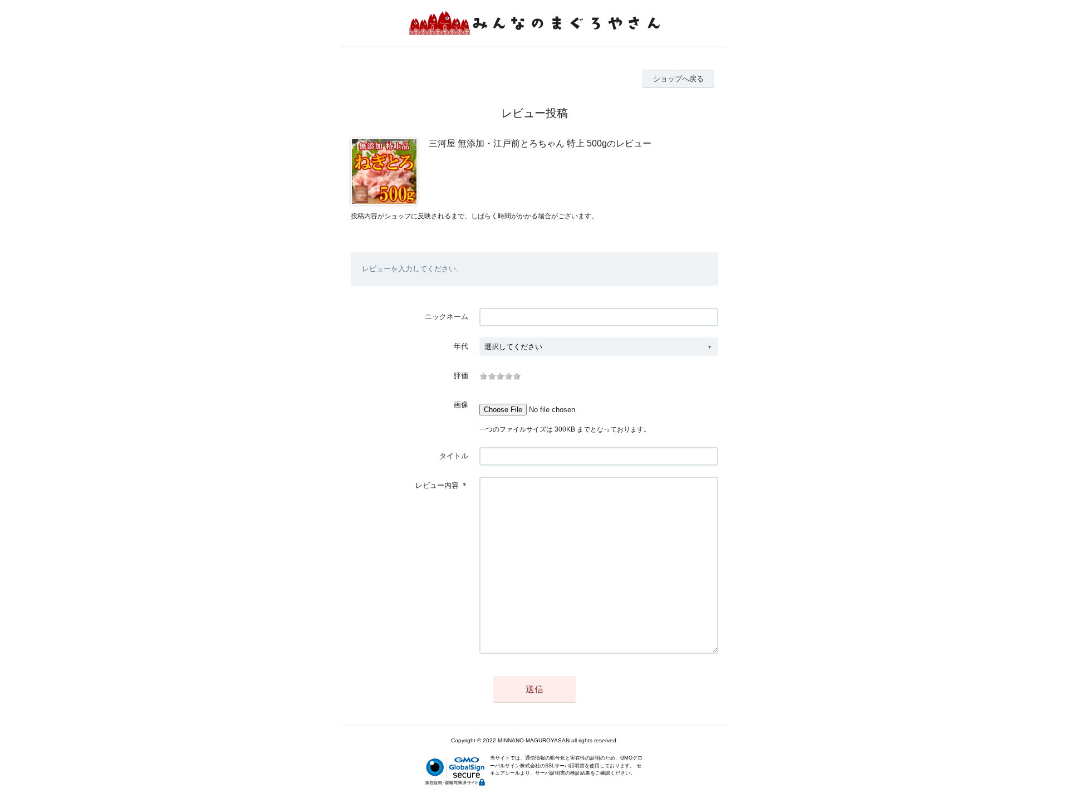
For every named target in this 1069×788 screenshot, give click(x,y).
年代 (461, 346)
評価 (461, 375)
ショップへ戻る (678, 79)
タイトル (453, 456)
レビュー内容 (437, 485)
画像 (461, 404)
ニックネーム (446, 316)
